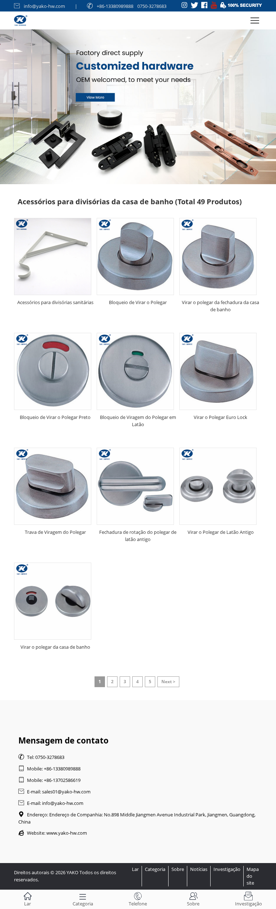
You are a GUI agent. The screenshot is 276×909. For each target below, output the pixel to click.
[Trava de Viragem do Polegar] (52, 486)
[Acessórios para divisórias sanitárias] (52, 256)
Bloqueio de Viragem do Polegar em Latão (138, 421)
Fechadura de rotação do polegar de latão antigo (137, 535)
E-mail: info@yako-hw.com (50, 803)
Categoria (155, 869)
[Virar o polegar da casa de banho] (52, 601)
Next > (168, 682)
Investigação (226, 869)
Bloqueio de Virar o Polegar (138, 302)
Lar (135, 869)
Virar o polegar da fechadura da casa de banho (220, 306)
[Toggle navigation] (255, 20)
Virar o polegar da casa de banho (55, 647)
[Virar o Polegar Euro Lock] (218, 371)
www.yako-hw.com (66, 833)
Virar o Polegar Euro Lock (220, 417)
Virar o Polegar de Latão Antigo (221, 532)
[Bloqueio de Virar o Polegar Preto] (52, 371)
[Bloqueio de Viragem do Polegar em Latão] (135, 371)
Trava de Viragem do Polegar (55, 532)
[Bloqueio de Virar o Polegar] (135, 256)
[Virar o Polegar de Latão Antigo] (218, 486)
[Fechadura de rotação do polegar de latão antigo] (135, 486)
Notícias (198, 869)
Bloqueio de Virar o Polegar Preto (55, 417)
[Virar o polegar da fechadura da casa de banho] (218, 256)
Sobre (177, 869)
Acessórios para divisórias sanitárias (55, 302)
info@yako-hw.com (44, 6)
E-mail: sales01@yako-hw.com (54, 791)
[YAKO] (138, 92)
